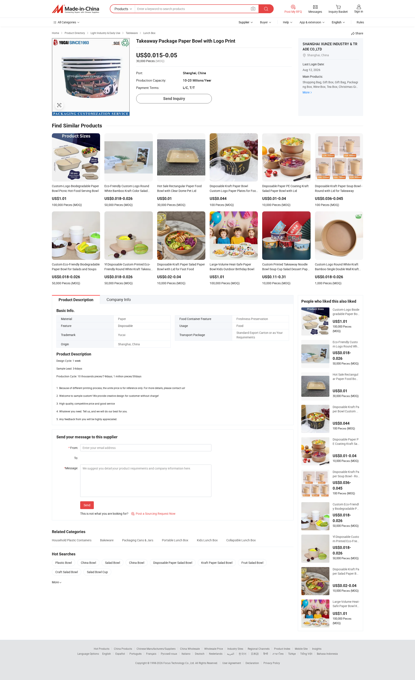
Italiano (186, 653)
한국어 (242, 653)
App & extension (310, 22)
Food (239, 326)
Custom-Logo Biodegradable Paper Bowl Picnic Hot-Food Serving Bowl (346, 311)
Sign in (358, 11)
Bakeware (106, 540)
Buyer (264, 22)
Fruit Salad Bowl (252, 563)
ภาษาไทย (278, 653)
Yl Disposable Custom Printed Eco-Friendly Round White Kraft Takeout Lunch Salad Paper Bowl (346, 539)
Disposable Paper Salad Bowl (172, 563)
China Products (123, 648)
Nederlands (215, 653)
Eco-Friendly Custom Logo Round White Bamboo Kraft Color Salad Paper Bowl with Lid (346, 344)
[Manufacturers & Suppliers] (75, 8)
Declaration (252, 663)
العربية (230, 653)
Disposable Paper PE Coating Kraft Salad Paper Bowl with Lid (346, 441)
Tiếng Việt (306, 653)
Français (151, 653)
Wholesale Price (213, 648)
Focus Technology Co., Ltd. (179, 663)
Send (87, 505)
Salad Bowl (112, 563)
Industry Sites (235, 648)
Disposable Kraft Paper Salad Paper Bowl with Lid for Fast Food (346, 571)
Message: (71, 468)
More (306, 92)
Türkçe (292, 653)
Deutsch (199, 653)
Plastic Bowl (63, 563)
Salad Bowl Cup (97, 572)
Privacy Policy (271, 663)
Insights (316, 648)
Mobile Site (301, 648)
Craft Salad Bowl (66, 572)
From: (73, 448)
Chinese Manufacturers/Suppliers (156, 648)
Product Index (282, 648)
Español (120, 653)
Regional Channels (259, 648)
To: (76, 458)
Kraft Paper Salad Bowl (216, 563)
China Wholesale (190, 648)
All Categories (67, 22)
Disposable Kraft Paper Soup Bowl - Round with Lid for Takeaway (346, 474)
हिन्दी (265, 653)
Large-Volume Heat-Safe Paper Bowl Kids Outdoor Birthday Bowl (346, 604)
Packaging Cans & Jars (137, 540)
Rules (360, 22)
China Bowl (88, 563)
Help (286, 22)
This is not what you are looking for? (104, 513)
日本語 (255, 653)
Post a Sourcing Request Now (153, 513)
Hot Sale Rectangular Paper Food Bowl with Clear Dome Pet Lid (346, 376)
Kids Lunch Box (207, 540)
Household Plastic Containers (71, 540)
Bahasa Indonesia (327, 653)
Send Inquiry (174, 98)
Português (135, 653)
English (106, 653)
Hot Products (101, 648)
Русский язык (169, 653)
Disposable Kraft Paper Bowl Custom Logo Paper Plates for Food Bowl (346, 409)
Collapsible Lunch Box (241, 540)
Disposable (125, 326)
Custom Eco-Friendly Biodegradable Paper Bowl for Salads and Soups (346, 506)
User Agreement (231, 663)
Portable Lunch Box (175, 540)
